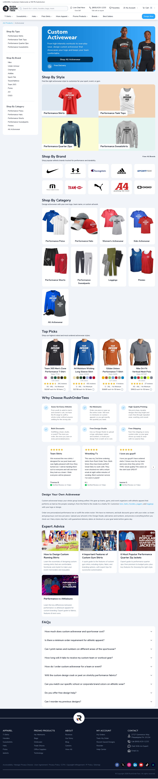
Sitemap (97, 765)
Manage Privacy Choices (23, 765)
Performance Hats (15, 114)
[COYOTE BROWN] (58, 377)
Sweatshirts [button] (21, 16)
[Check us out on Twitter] (123, 765)
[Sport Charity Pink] (45, 377)
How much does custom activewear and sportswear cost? (75, 631)
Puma (10, 88)
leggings (150, 504)
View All (68, 749)
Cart (149, 8)
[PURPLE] (90, 377)
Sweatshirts (7, 742)
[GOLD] (103, 377)
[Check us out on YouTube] (141, 765)
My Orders (100, 734)
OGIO (10, 95)
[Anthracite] (145, 377)
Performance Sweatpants (18, 122)
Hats (5, 745)
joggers (139, 504)
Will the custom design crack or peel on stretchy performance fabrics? (81, 675)
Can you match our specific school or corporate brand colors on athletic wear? (85, 684)
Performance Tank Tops (17, 39)
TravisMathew (13, 81)
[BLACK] (61, 377)
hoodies (132, 504)
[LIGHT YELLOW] (74, 377)
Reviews (68, 734)
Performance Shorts (16, 118)
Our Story (69, 738)
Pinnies (11, 125)
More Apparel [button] (61, 16)
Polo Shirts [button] (46, 16)
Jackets (6, 753)
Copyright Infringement (76, 765)
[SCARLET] (93, 377)
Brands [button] (94, 16)
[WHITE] (48, 377)
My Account (130, 8)
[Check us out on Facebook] (117, 765)
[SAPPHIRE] (122, 377)
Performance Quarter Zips (18, 43)
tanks (126, 504)
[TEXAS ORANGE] (106, 377)
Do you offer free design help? (60, 692)
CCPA (63, 765)
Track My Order (102, 738)
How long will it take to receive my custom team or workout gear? (79, 657)
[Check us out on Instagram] (129, 765)
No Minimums (39, 734)
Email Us (135, 750)
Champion (12, 69)
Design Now (148, 16)
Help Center (101, 749)
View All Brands (148, 156)
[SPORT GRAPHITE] (52, 377)
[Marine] (132, 377)
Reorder (99, 745)
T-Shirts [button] (8, 16)
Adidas (11, 73)
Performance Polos (15, 111)
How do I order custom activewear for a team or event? (73, 666)
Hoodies (6, 738)
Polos (5, 749)
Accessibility (8, 765)
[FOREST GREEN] (80, 377)
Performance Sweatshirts (18, 47)
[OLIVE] (77, 377)
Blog (67, 742)
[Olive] (65, 377)
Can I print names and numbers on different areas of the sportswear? (80, 649)
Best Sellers (108, 16)
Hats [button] (34, 16)
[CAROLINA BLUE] (113, 377)
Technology (38, 753)
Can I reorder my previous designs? (63, 701)
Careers (68, 745)
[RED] (116, 377)
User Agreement (41, 765)
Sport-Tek (12, 77)
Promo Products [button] (79, 16)
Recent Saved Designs (105, 742)
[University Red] (138, 377)
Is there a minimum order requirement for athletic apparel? (74, 640)
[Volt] (148, 377)
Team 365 (12, 84)
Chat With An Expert (139, 746)
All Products (8, 23)
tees (121, 504)
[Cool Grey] (151, 377)
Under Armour (13, 66)
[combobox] (43, 8)
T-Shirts (6, 734)
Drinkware (38, 742)
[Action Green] (141, 377)
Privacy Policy (54, 765)
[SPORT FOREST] (55, 377)
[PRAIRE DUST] (119, 377)
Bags (36, 738)
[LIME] (109, 377)
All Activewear (14, 129)
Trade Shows (39, 745)
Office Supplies (40, 749)
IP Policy (89, 765)
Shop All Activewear (70, 59)
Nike (10, 62)
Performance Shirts (15, 36)
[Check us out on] (135, 765)
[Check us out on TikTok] (147, 765)
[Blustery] (135, 377)
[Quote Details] (64, 389)
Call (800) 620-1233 (140, 741)
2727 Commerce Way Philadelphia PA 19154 (140, 736)
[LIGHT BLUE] (87, 377)
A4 (9, 92)
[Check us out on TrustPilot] (153, 765)
